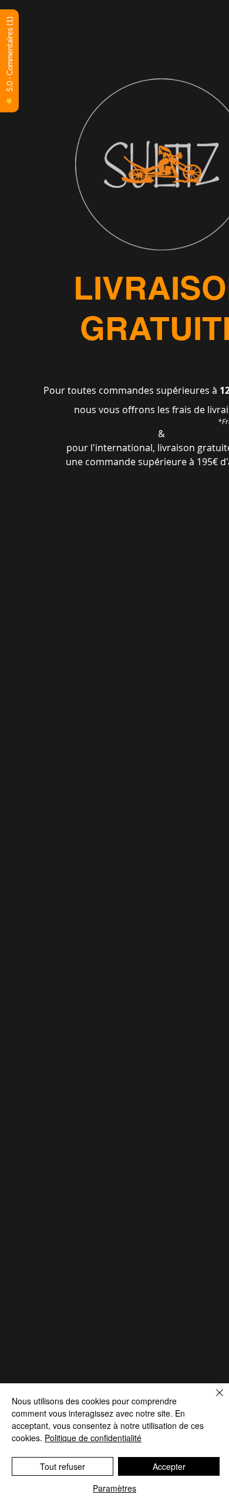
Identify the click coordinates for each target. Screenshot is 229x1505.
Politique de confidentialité (93, 1438)
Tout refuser (62, 1466)
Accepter (169, 1466)
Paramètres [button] (114, 1488)
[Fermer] (212, 1400)
